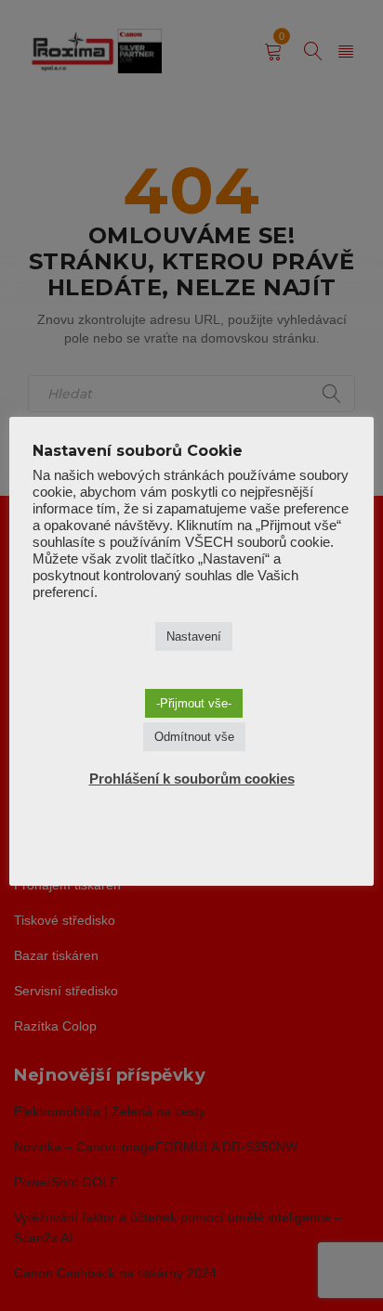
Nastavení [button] (193, 636)
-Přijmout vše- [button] (193, 703)
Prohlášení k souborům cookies (192, 778)
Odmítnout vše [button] (194, 737)
